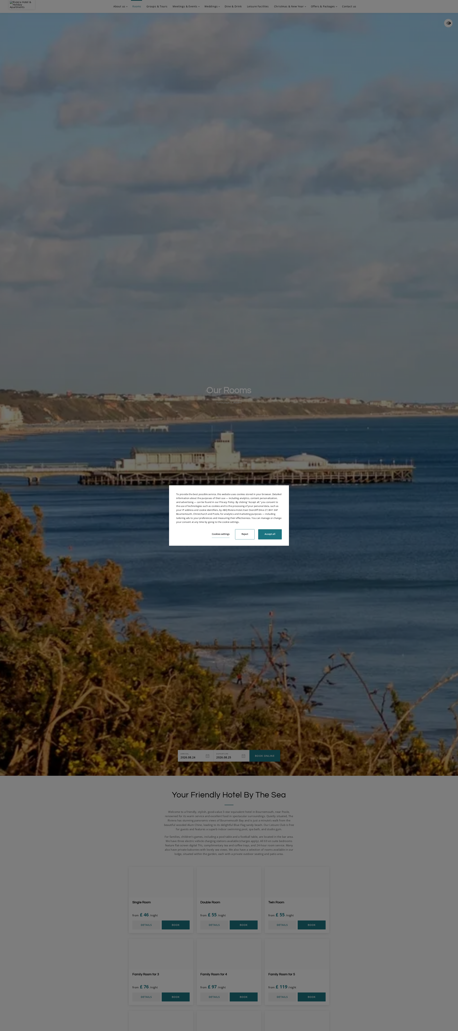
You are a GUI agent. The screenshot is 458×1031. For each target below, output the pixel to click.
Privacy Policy (227, 502)
